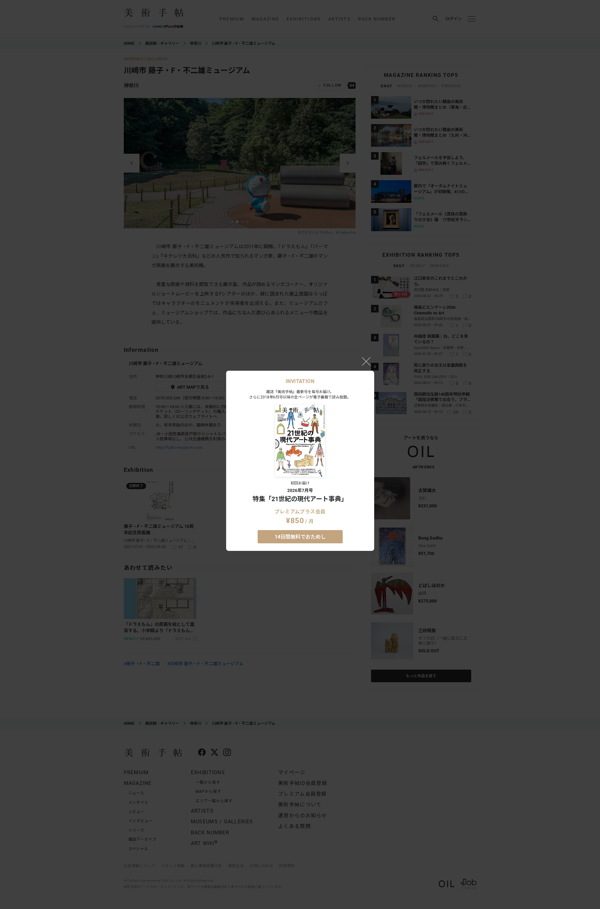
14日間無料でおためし (300, 537)
